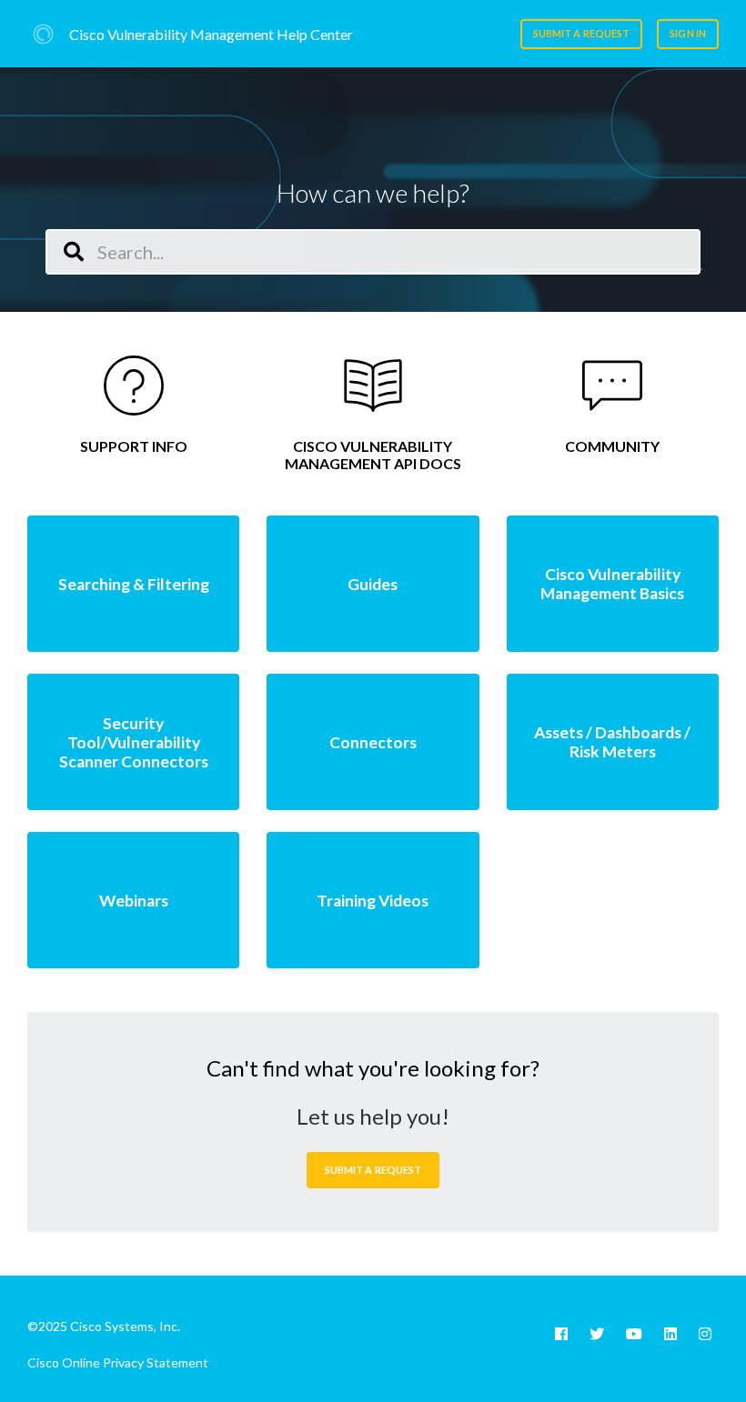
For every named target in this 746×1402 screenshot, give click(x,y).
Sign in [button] (688, 33)
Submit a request (581, 33)
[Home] (43, 34)
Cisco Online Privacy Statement (117, 1362)
